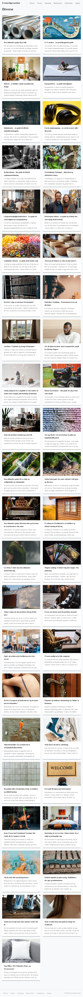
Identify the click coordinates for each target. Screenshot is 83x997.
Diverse (32, 3)
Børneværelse (58, 3)
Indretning (48, 3)
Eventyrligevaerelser (11, 3)
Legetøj (77, 3)
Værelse (39, 3)
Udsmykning (68, 3)
